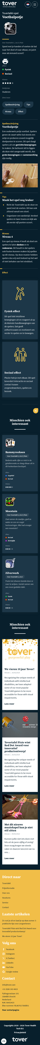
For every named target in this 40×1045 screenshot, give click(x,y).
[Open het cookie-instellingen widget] (3, 1041)
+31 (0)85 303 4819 (10, 989)
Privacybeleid (20, 1032)
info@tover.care (8, 984)
